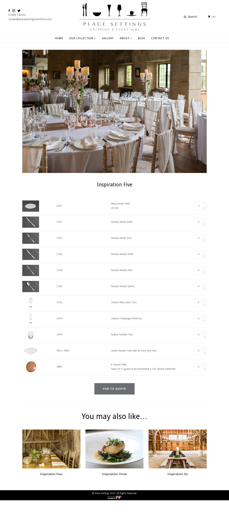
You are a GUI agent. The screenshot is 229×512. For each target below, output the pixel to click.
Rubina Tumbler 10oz (122, 334)
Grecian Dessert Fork (121, 270)
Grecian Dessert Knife (122, 254)
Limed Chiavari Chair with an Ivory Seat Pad (133, 350)
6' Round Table (119, 364)
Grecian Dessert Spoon (122, 286)
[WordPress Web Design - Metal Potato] (114, 497)
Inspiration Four (51, 474)
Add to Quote (114, 388)
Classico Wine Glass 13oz (124, 302)
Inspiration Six (177, 474)
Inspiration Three (114, 474)
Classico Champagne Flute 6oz (126, 318)
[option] (114, 111)
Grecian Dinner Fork (121, 238)
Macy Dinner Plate (120, 203)
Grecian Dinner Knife (121, 222)
